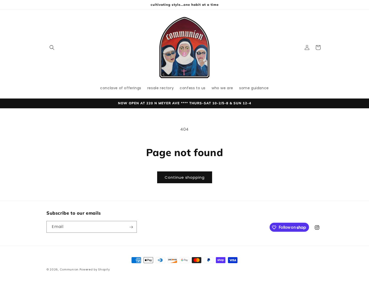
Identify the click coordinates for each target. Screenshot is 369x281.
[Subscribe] (131, 227)
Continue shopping (185, 177)
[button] (51, 47)
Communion (69, 269)
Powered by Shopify (95, 269)
